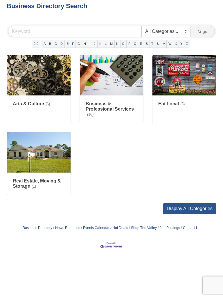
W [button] (169, 43)
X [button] (176, 43)
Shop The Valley (144, 228)
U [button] (158, 43)
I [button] (89, 43)
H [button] (85, 43)
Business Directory (37, 228)
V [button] (164, 43)
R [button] (141, 43)
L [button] (106, 43)
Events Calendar (96, 228)
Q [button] (135, 43)
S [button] (147, 43)
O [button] (123, 43)
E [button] (67, 43)
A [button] (45, 43)
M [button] (111, 43)
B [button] (50, 43)
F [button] (73, 43)
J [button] (95, 43)
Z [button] (187, 43)
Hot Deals (120, 228)
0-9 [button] (36, 43)
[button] (189, 208)
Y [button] (181, 43)
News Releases (67, 228)
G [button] (79, 43)
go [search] (205, 31)
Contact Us (191, 228)
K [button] (100, 43)
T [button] (152, 43)
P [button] (129, 43)
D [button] (61, 43)
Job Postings (170, 228)
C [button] (56, 43)
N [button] (117, 43)
